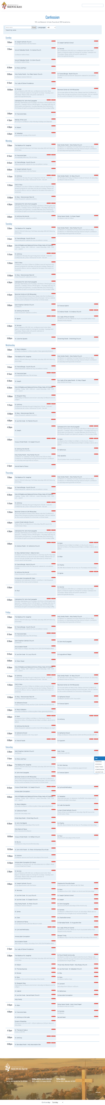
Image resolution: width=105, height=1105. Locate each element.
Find (34, 27)
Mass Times (99, 767)
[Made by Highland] (52, 1092)
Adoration (99, 772)
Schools (98, 764)
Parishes (98, 761)
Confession (99, 769)
